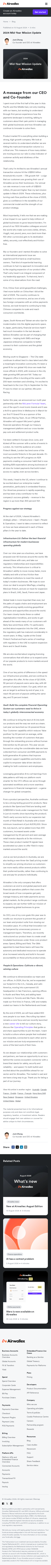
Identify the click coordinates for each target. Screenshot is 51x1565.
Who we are (32, 1404)
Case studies (32, 1445)
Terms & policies (33, 1413)
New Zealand (8, 1097)
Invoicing (5, 1441)
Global (18, 1101)
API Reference (33, 1393)
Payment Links (8, 1422)
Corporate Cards (9, 1385)
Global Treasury (33, 1361)
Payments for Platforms (36, 1365)
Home (5, 21)
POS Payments (8, 1426)
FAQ (28, 1453)
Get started (40, 12)
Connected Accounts (10, 1466)
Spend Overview (9, 1381)
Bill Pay (5, 1393)
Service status (32, 1465)
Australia (35, 1089)
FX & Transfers (8, 1365)
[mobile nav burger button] (46, 3)
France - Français (24, 1093)
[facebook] (13, 1147)
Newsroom (31, 1449)
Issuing (5, 1486)
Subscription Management (13, 1446)
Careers (30, 1421)
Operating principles (35, 1408)
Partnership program (35, 1425)
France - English (9, 1093)
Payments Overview (10, 1409)
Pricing (29, 1377)
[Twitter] (7, 1504)
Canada (43, 1089)
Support (30, 1457)
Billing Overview (8, 1437)
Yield (4, 1370)
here (18, 1537)
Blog (13, 21)
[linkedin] (21, 1147)
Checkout (6, 1413)
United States (8, 1101)
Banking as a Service (35, 1357)
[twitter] (17, 1147)
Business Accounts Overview (9, 1356)
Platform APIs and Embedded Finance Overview (10, 1459)
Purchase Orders (9, 1398)
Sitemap (36, 1499)
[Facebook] (3, 1504)
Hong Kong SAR (39, 1093)
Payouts (5, 1482)
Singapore (19, 1097)
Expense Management (11, 1389)
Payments (6, 1474)
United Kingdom (31, 1097)
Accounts (6, 1470)
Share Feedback (33, 1461)
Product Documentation (36, 1389)
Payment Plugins (9, 1417)
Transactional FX (8, 1478)
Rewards (30, 1429)
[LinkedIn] (11, 1504)
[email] (25, 1147)
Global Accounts (9, 1361)
